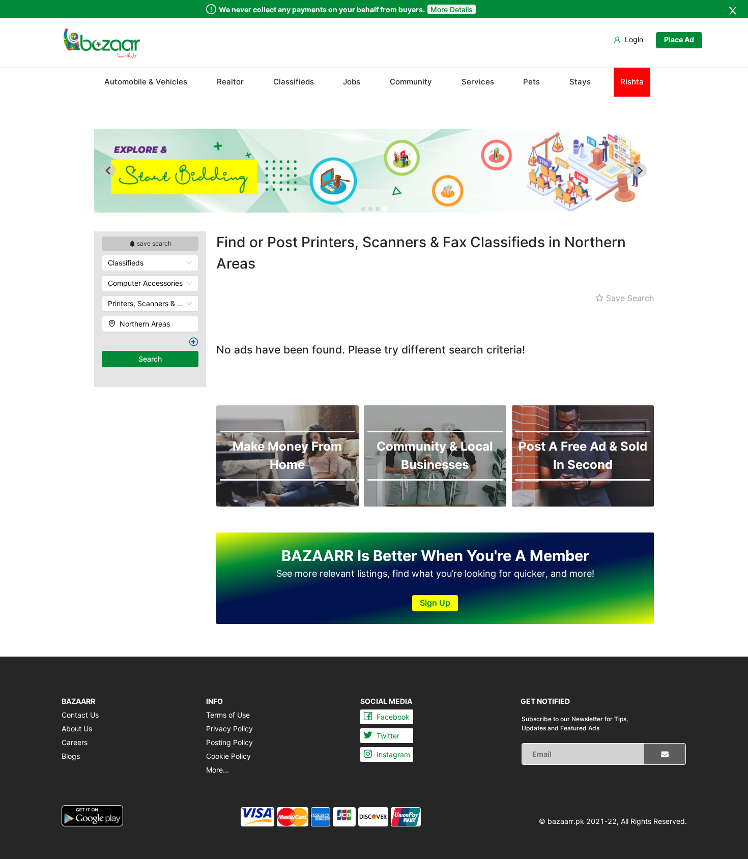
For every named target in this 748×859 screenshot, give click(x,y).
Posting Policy (229, 742)
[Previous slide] (108, 170)
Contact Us (80, 714)
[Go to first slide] (639, 170)
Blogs (71, 756)
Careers (75, 742)
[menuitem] (102, 43)
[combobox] (150, 263)
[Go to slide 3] (378, 209)
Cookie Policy (228, 756)
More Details (451, 9)
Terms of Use (228, 714)
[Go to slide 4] (384, 209)
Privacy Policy (229, 728)
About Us (77, 728)
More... (217, 769)
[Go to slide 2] (370, 209)
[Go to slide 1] (363, 209)
